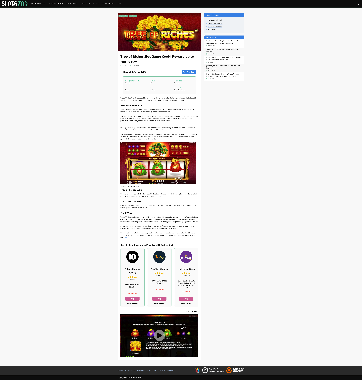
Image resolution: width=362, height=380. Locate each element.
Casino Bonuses (38, 4)
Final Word (212, 30)
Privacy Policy (152, 370)
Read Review (132, 303)
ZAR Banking (71, 4)
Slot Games (133, 16)
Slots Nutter (125, 66)
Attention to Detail (215, 20)
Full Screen (192, 311)
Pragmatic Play (123, 16)
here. (126, 237)
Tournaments (108, 4)
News (119, 4)
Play (132, 299)
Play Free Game (189, 72)
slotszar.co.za (136, 378)
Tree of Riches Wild (215, 23)
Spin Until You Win (215, 26)
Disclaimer (141, 370)
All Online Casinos (56, 4)
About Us (131, 370)
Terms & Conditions (166, 370)
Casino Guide (85, 4)
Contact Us (122, 370)
